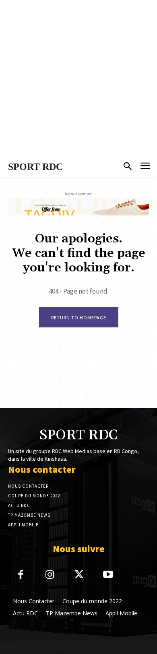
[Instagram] (50, 575)
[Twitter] (79, 575)
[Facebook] (20, 575)
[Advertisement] (78, 78)
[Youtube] (108, 575)
